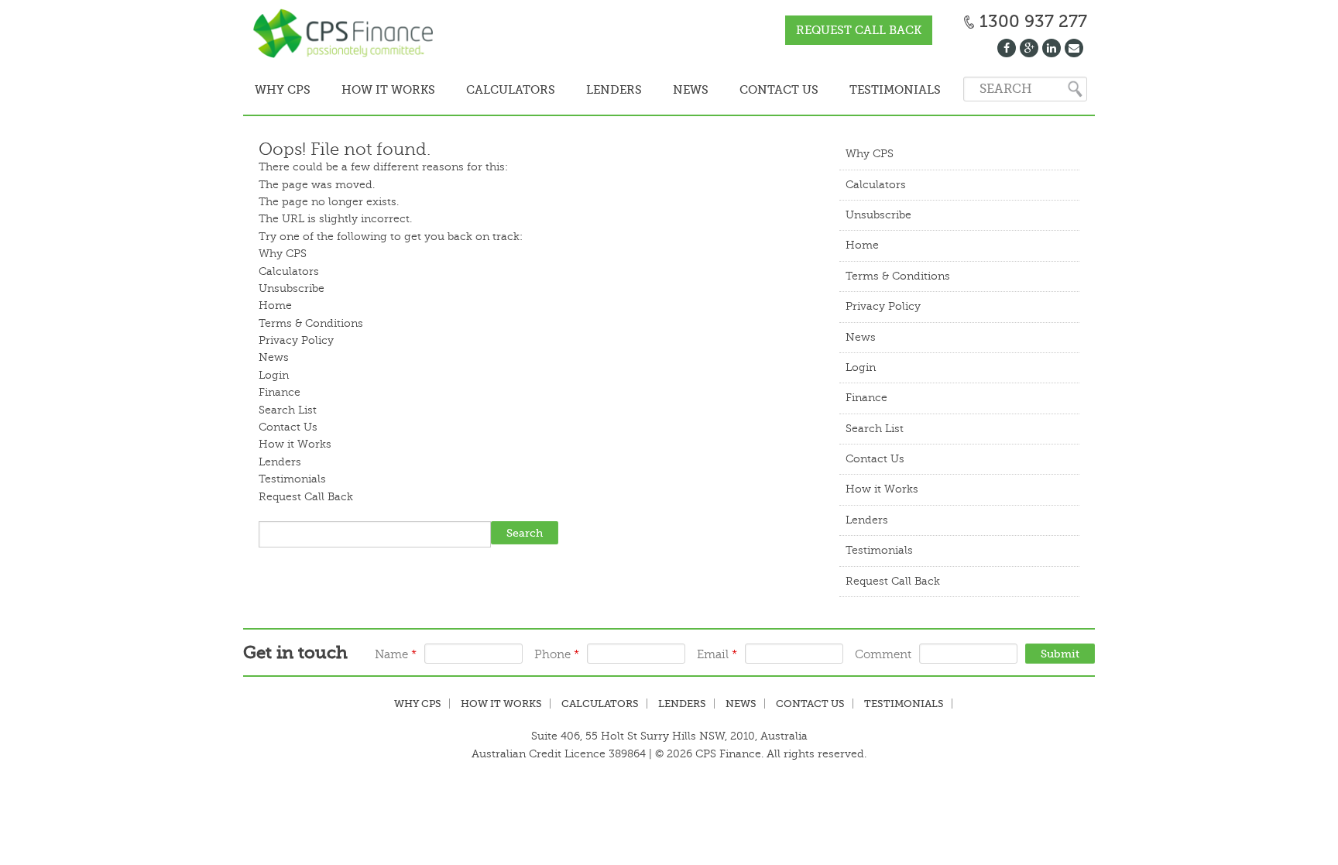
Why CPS (279, 90)
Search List (288, 408)
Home (275, 304)
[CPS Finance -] (347, 35)
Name (396, 653)
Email (717, 653)
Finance (279, 390)
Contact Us (738, 90)
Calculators (492, 90)
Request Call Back (858, 30)
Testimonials (848, 90)
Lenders (588, 90)
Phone (556, 653)
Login (274, 373)
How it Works (377, 90)
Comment (883, 653)
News (658, 90)
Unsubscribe (291, 287)
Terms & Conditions (311, 322)
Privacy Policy (296, 339)
